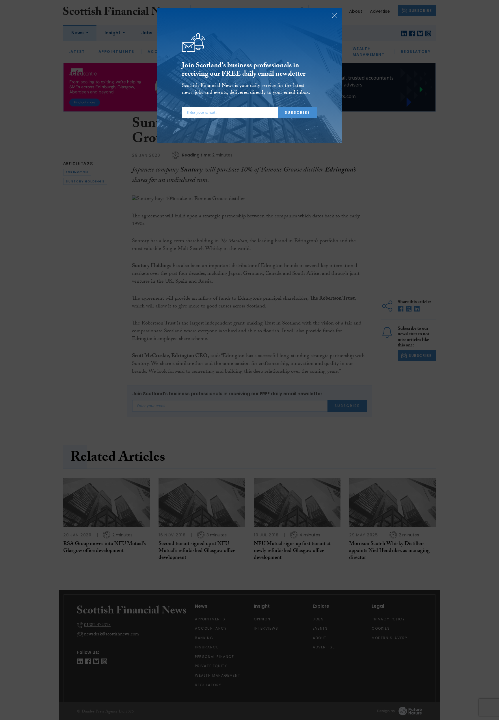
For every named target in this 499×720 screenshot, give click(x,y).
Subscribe (297, 112)
